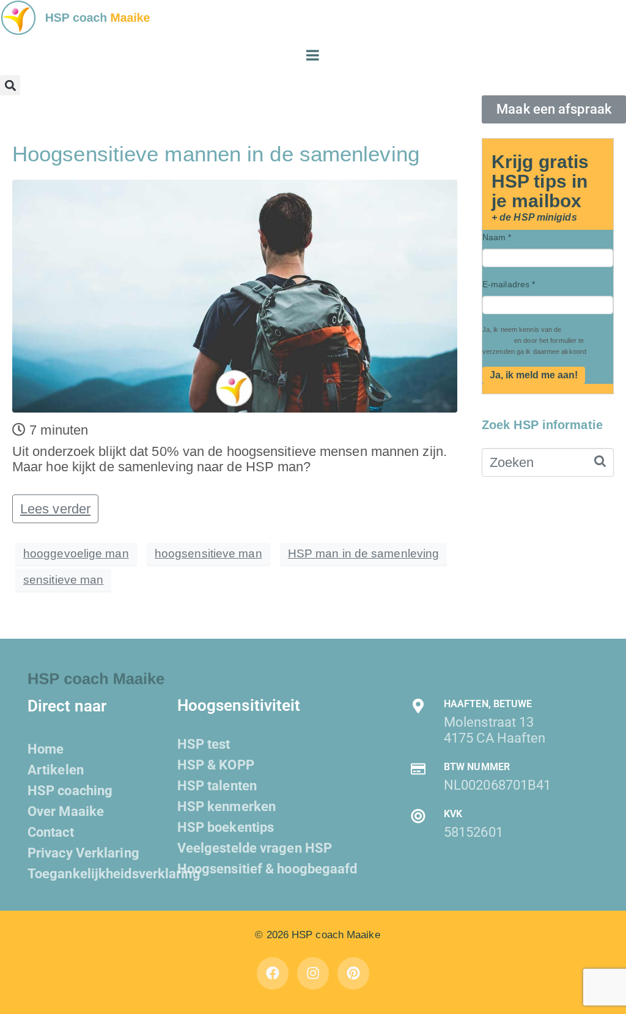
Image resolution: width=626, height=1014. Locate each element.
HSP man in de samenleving (364, 553)
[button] (10, 85)
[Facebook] (273, 973)
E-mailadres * (508, 284)
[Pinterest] (353, 973)
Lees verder (55, 508)
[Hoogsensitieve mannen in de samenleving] (234, 295)
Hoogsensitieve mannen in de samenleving (215, 154)
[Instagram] (313, 973)
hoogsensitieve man (208, 553)
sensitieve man (63, 579)
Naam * (497, 237)
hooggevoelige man (76, 553)
